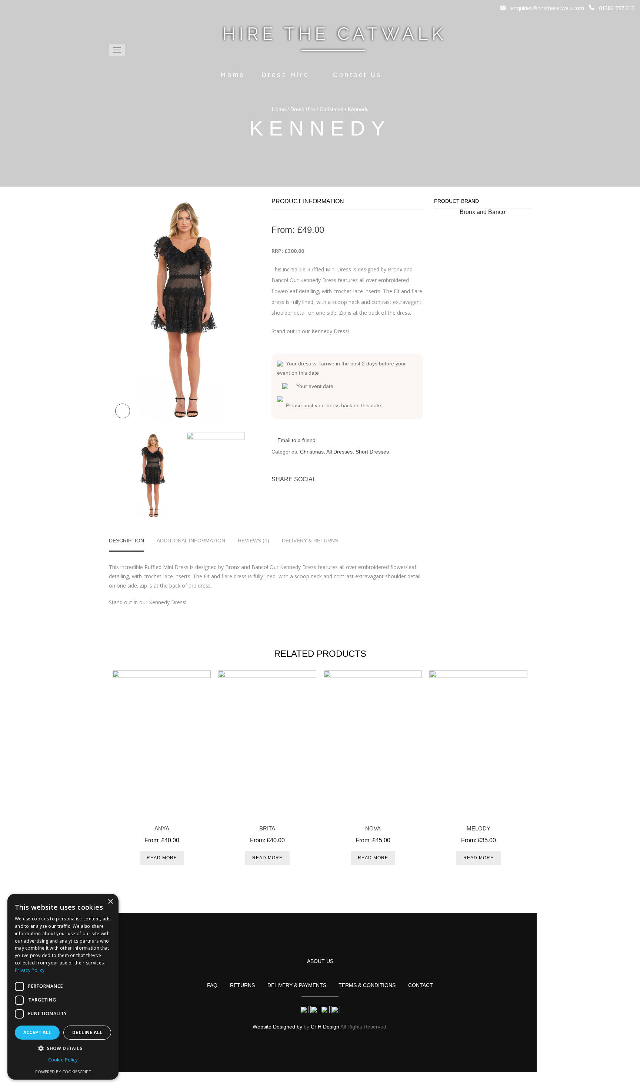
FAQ (212, 985)
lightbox (122, 411)
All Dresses (339, 452)
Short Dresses (372, 452)
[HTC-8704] (184, 311)
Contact (420, 985)
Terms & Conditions (367, 985)
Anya (161, 828)
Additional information (191, 541)
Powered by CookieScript (63, 1071)
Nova (373, 828)
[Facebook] (379, 479)
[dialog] (63, 987)
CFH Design (325, 1027)
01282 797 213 (616, 7)
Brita (267, 828)
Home (233, 74)
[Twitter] (367, 479)
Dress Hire (285, 74)
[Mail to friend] (416, 479)
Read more (162, 857)
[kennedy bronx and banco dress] (216, 475)
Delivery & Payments (296, 985)
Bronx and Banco (482, 212)
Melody (478, 828)
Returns (242, 985)
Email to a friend (296, 440)
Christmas (331, 109)
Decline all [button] (87, 1032)
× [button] (110, 901)
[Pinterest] (391, 479)
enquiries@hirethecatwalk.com (547, 7)
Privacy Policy (29, 970)
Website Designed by (277, 1027)
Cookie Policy (63, 1059)
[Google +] (404, 479)
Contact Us (357, 74)
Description (126, 541)
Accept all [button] (37, 1032)
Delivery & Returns (310, 541)
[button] (63, 1048)
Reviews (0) (253, 541)
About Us (320, 961)
